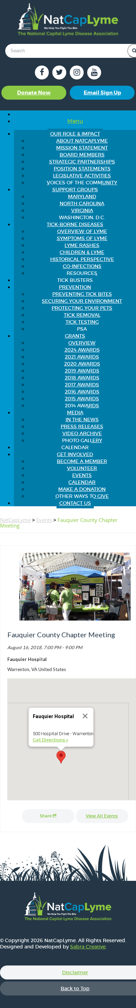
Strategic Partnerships (82, 162)
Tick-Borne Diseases (75, 224)
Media (75, 412)
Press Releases (82, 426)
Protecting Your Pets (82, 308)
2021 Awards (82, 357)
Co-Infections (82, 266)
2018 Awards (82, 378)
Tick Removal (82, 315)
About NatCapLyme (82, 141)
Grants (75, 336)
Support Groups (75, 189)
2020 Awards (82, 364)
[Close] (85, 716)
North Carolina (82, 203)
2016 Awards (82, 391)
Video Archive (82, 433)
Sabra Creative (88, 947)
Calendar (75, 447)
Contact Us (75, 503)
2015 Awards (82, 398)
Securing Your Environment (82, 301)
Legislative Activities (82, 175)
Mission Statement (82, 148)
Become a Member (82, 461)
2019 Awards (82, 371)
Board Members (82, 155)
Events (82, 475)
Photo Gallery (82, 440)
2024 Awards (82, 350)
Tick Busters (75, 280)
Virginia (82, 210)
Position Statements (82, 169)
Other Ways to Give (82, 496)
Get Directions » (50, 740)
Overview (82, 343)
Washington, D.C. (82, 217)
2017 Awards (82, 385)
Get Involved (75, 454)
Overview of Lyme (82, 231)
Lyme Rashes (82, 245)
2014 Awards (82, 405)
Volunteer (82, 468)
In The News (82, 419)
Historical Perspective (82, 259)
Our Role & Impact (75, 134)
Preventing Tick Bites (82, 294)
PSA (82, 329)
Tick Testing (82, 322)
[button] (61, 757)
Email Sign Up (102, 92)
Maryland (82, 196)
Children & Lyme (82, 252)
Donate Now (34, 92)
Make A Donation (82, 489)
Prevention (75, 287)
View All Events (102, 815)
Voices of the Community (82, 182)
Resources (82, 273)
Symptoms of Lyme (82, 238)
